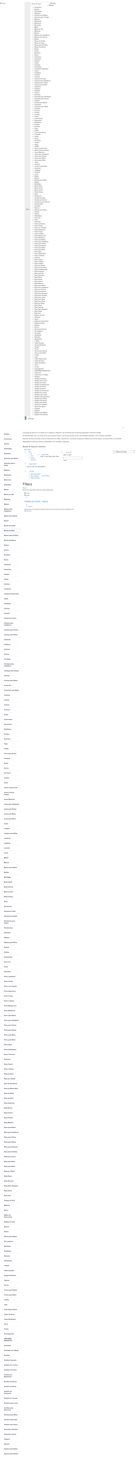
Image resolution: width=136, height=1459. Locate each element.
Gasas (6, 763)
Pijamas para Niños (10, 942)
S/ (31, 454)
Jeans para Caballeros (11, 804)
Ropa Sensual (8, 1181)
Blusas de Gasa (9, 530)
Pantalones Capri (10, 911)
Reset (25, 488)
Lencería (7, 848)
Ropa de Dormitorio (10, 1084)
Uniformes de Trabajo (11, 1350)
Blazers (6, 504)
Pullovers (7, 1059)
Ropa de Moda (9, 1093)
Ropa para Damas (10, 1142)
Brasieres (7, 555)
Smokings (7, 1246)
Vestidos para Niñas (11, 1415)
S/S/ (32, 456)
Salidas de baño (9, 1222)
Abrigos (6, 434)
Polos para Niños (10, 1040)
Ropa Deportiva (9, 1103)
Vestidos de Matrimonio (8, 1376)
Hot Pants (7, 773)
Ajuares (6, 444)
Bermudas (7, 485)
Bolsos (6, 545)
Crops (6, 714)
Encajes (6, 734)
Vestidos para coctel (11, 1403)
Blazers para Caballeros (8, 510)
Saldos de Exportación (8, 1216)
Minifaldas (7, 877)
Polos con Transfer (10, 986)
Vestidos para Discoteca (8, 1409)
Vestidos (7, 1355)
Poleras (6, 952)
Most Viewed (35, 476)
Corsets (6, 705)
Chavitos (7, 649)
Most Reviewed (35, 474)
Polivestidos (8, 957)
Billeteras (7, 499)
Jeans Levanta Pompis (9, 793)
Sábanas (7, 1205)
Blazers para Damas (10, 516)
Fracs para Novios (10, 753)
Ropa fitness (8, 1113)
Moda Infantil (8, 887)
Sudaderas (7, 1251)
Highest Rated (35, 478)
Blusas (6, 521)
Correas (6, 700)
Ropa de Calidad (9, 1079)
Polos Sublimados (10, 1049)
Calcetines (7, 569)
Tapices (6, 1280)
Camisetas (7, 589)
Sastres (6, 1227)
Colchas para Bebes (11, 680)
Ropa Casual (8, 1064)
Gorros (6, 768)
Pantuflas (7, 933)
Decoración (8, 724)
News (6, 901)
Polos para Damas (10, 1030)
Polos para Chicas (10, 1025)
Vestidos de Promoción (8, 1392)
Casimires (7, 639)
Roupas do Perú (9, 1200)
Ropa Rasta (8, 1176)
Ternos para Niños (10, 1295)
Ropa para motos (10, 1157)
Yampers (7, 1439)
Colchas (7, 676)
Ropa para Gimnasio (11, 1147)
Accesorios (8, 439)
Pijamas (6, 937)
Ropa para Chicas (10, 1137)
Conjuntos (7, 685)
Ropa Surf (7, 1195)
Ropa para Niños (9, 1166)
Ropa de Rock (9, 1098)
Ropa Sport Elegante (11, 1186)
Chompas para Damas (11, 671)
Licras (6, 853)
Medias (6, 872)
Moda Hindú (8, 882)
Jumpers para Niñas (11, 833)
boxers (6, 550)
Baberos (7, 470)
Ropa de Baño (9, 1074)
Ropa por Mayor (9, 1171)
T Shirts (6, 1266)
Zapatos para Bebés (11, 1449)
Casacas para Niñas (10, 635)
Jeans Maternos (9, 799)
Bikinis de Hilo (9, 494)
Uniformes (7, 1345)
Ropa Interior (8, 1118)
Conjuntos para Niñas (11, 690)
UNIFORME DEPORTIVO (8, 1340)
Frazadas (7, 758)
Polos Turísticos (9, 1054)
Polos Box (7, 972)
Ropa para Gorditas (10, 1152)
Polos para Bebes (10, 1015)
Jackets (6, 778)
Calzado (6, 574)
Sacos (6, 1210)
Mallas (6, 858)
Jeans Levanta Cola (10, 788)
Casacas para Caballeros (8, 624)
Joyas (6, 824)
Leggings (7, 843)
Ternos (6, 1285)
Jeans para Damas (10, 809)
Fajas (6, 744)
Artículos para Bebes (11, 458)
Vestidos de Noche (10, 1382)
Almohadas (8, 449)
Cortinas (7, 710)
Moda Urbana (8, 897)
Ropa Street (8, 1191)
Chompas (7, 659)
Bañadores (7, 475)
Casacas (7, 613)
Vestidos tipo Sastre (11, 1424)
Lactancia (7, 838)
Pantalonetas (8, 928)
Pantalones (8, 906)
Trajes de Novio (9, 1314)
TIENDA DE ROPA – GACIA (36, 501)
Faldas (6, 749)
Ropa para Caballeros (11, 1132)
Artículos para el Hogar (9, 464)
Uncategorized (9, 1334)
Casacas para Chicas (11, 630)
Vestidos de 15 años (11, 1365)
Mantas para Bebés (10, 867)
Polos (6, 967)
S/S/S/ (33, 458)
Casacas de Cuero (10, 618)
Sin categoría (8, 1241)
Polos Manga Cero (10, 1006)
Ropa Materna (8, 1122)
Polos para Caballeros (11, 1020)
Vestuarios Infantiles (11, 1429)
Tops (5, 1305)
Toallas (6, 1300)
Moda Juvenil (8, 892)
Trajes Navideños (10, 1319)
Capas (6, 599)
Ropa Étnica (8, 1108)
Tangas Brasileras (10, 1275)
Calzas (6, 579)
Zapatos (7, 1444)
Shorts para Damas (10, 1236)
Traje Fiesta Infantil (10, 1309)
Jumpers (7, 828)
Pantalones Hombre (10, 916)
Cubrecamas (8, 719)
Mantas (6, 862)
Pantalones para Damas (9, 922)
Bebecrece (7, 480)
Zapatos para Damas (11, 1454)
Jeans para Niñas (10, 814)
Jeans (6, 783)
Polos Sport (8, 1045)
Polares (6, 947)
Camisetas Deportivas (11, 594)
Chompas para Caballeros (9, 665)
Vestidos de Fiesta (10, 1370)
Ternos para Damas (10, 1290)
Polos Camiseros (9, 976)
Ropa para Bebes (10, 1127)
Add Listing (130, 427)
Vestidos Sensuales (10, 1420)
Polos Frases (8, 996)
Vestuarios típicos (10, 1434)
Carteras (7, 608)
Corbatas (7, 695)
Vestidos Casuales (10, 1360)
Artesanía (7, 453)
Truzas (6, 1329)
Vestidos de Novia (10, 1386)
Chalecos (7, 644)
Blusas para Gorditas (11, 535)
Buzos (6, 560)
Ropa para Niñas (9, 1161)
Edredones (7, 729)
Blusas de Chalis (9, 526)
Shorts (6, 1232)
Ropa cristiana (9, 1069)
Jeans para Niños (10, 819)
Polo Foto (7, 962)
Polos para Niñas (10, 1035)
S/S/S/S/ (33, 460)
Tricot (6, 1324)
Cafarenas (7, 565)
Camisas (7, 584)
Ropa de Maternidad (11, 1088)
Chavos (6, 654)
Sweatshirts (8, 1261)
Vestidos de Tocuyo (10, 1398)
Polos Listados (9, 1001)
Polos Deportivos (10, 991)
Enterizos (7, 739)
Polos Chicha (8, 981)
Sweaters (7, 1256)
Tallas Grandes (9, 1270)
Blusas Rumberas (10, 540)
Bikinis (6, 490)
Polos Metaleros (9, 1011)
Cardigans (7, 603)
